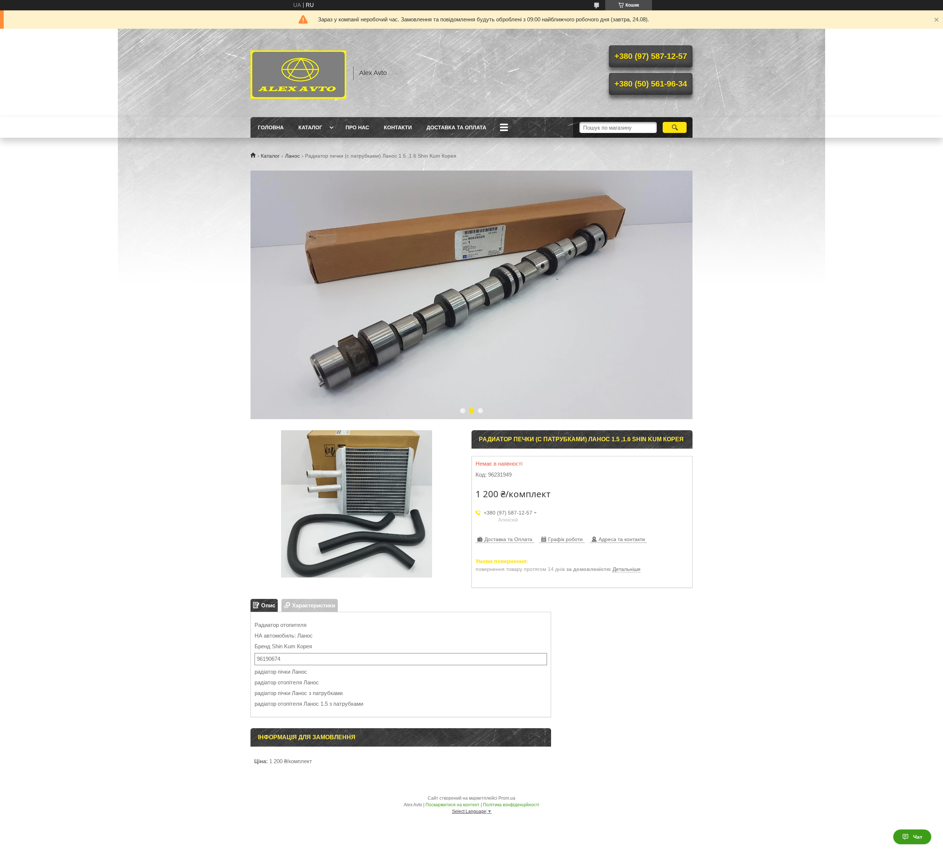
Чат (917, 837)
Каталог (310, 127)
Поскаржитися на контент (452, 804)
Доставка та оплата (456, 127)
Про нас (357, 127)
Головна (271, 127)
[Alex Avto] (298, 73)
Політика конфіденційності (511, 804)
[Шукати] (675, 127)
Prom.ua (506, 798)
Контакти (398, 127)
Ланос (292, 156)
